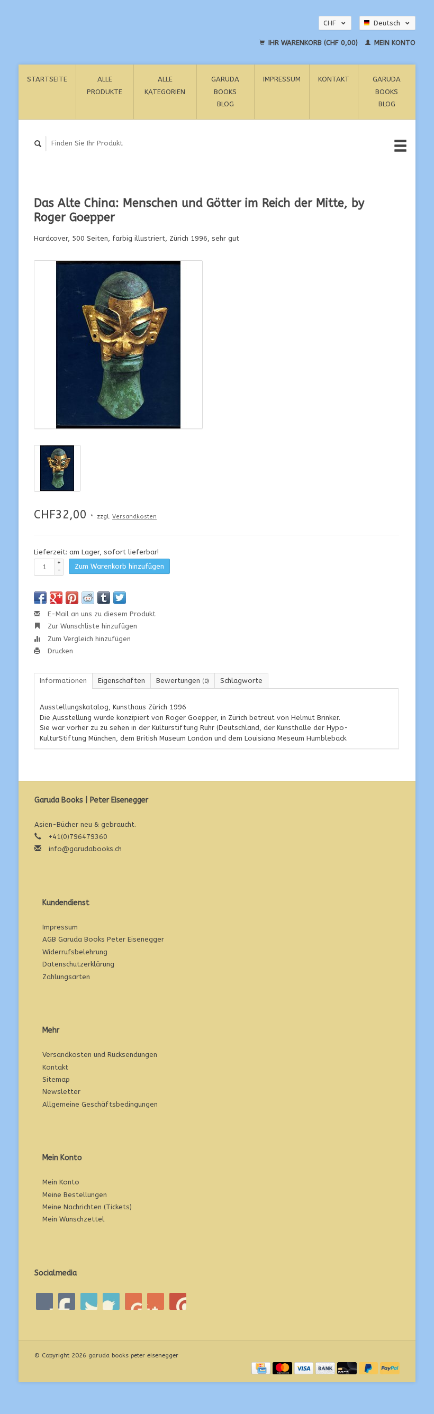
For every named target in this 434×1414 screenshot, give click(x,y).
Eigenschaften (121, 681)
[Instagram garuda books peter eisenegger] (177, 1301)
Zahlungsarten (66, 977)
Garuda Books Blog (225, 91)
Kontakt (333, 79)
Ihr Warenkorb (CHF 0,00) (313, 43)
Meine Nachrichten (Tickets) (87, 1207)
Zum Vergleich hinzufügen (88, 639)
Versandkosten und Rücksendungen (99, 1055)
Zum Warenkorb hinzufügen (119, 566)
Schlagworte (241, 681)
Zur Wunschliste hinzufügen (91, 626)
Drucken (59, 651)
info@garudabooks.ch (85, 849)
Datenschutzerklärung (78, 964)
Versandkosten (134, 516)
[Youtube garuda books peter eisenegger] (133, 1301)
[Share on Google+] (56, 597)
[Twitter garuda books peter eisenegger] (66, 1301)
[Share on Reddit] (88, 597)
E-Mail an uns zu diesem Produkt (101, 614)
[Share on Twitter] (119, 597)
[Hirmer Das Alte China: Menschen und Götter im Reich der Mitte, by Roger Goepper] (118, 344)
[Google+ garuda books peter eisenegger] (88, 1301)
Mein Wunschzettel (73, 1219)
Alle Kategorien (164, 85)
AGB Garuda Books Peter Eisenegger (103, 939)
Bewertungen (182, 681)
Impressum (282, 79)
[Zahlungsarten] (262, 1367)
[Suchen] (38, 143)
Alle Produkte (104, 85)
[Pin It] (72, 597)
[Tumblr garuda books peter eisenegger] (155, 1301)
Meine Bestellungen (74, 1195)
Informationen (63, 681)
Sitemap (56, 1079)
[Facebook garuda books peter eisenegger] (44, 1301)
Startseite (47, 79)
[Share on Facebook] (40, 597)
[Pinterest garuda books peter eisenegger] (111, 1301)
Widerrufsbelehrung (74, 952)
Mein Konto (393, 43)
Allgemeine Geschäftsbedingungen (100, 1104)
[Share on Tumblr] (103, 597)
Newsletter (61, 1092)
